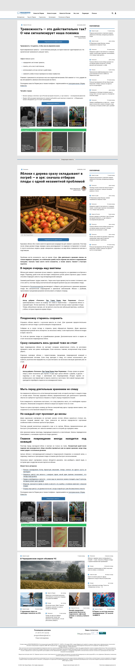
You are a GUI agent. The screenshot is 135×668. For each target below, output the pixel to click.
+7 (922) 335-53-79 (72, 646)
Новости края (95, 30)
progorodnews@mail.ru (42, 635)
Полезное (94, 49)
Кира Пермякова (75, 188)
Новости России (27, 25)
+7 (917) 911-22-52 (42, 633)
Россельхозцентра (36, 286)
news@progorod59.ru (103, 645)
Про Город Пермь (53, 300)
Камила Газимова (80, 36)
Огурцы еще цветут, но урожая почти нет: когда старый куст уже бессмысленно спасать (54, 488)
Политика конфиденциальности (107, 665)
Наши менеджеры (42, 638)
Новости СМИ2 (25, 127)
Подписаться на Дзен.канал (53, 41)
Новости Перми (51, 593)
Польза (93, 69)
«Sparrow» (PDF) (69, 660)
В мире (91, 566)
